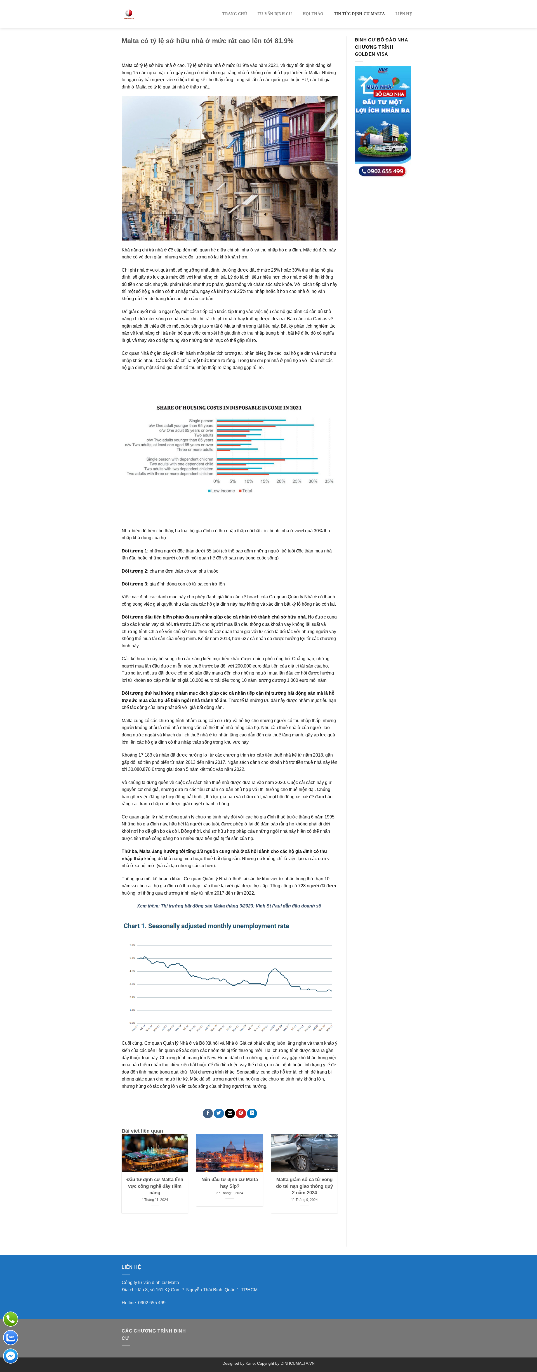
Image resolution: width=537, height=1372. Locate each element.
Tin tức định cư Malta (359, 14)
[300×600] (383, 122)
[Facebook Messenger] (10, 1356)
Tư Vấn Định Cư (275, 14)
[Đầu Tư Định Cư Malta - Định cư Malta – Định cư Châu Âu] (154, 14)
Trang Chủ (234, 14)
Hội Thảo (313, 14)
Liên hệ (403, 14)
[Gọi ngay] (10, 1319)
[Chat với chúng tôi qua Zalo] (10, 1337)
